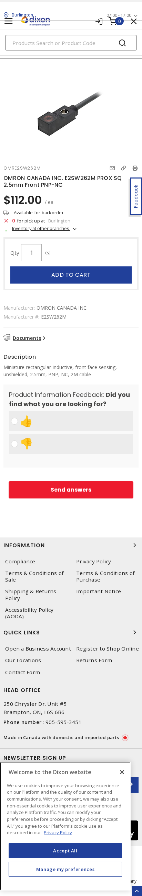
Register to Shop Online (107, 648)
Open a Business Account (38, 648)
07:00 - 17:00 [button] (118, 15)
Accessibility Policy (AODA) (29, 613)
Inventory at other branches (41, 228)
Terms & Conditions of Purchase (105, 576)
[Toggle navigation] (8, 21)
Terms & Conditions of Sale (34, 576)
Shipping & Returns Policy (31, 594)
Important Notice (98, 591)
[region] (65, 826)
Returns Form (94, 660)
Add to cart (71, 275)
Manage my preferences (65, 869)
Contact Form (22, 672)
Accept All (65, 851)
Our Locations (23, 660)
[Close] (122, 772)
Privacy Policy (93, 561)
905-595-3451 (63, 722)
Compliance (20, 561)
